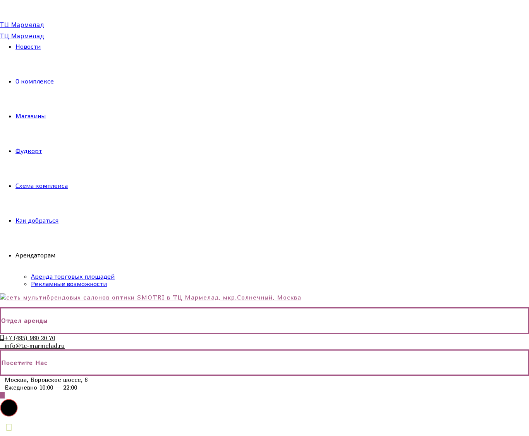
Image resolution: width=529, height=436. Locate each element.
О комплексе (34, 81)
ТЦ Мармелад (22, 25)
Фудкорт (28, 150)
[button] (9, 408)
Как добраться (36, 220)
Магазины (30, 115)
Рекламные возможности (69, 283)
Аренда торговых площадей (73, 276)
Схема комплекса (41, 185)
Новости (28, 46)
